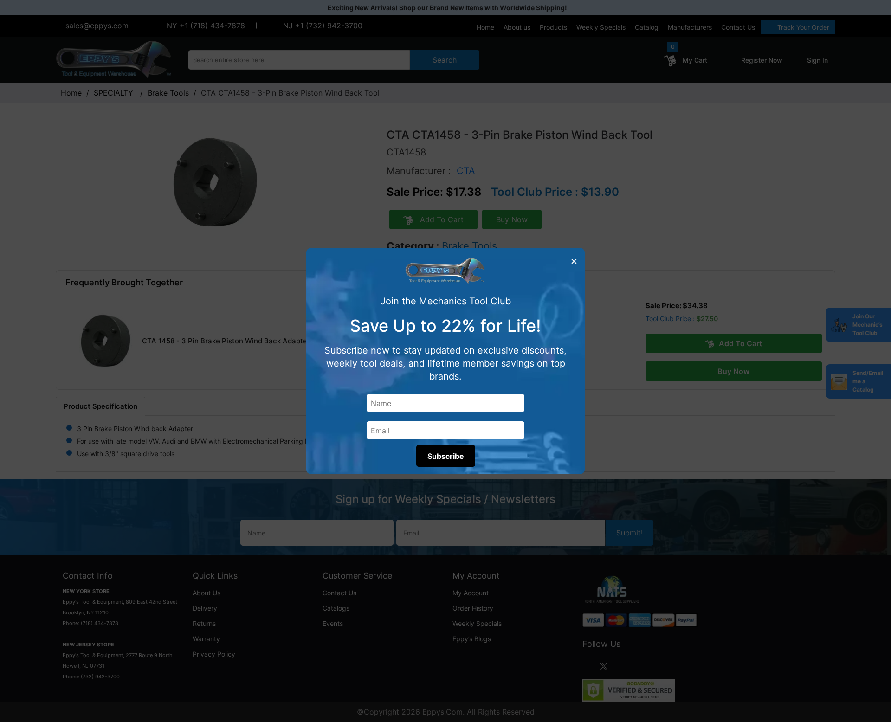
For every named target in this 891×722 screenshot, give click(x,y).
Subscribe (445, 456)
